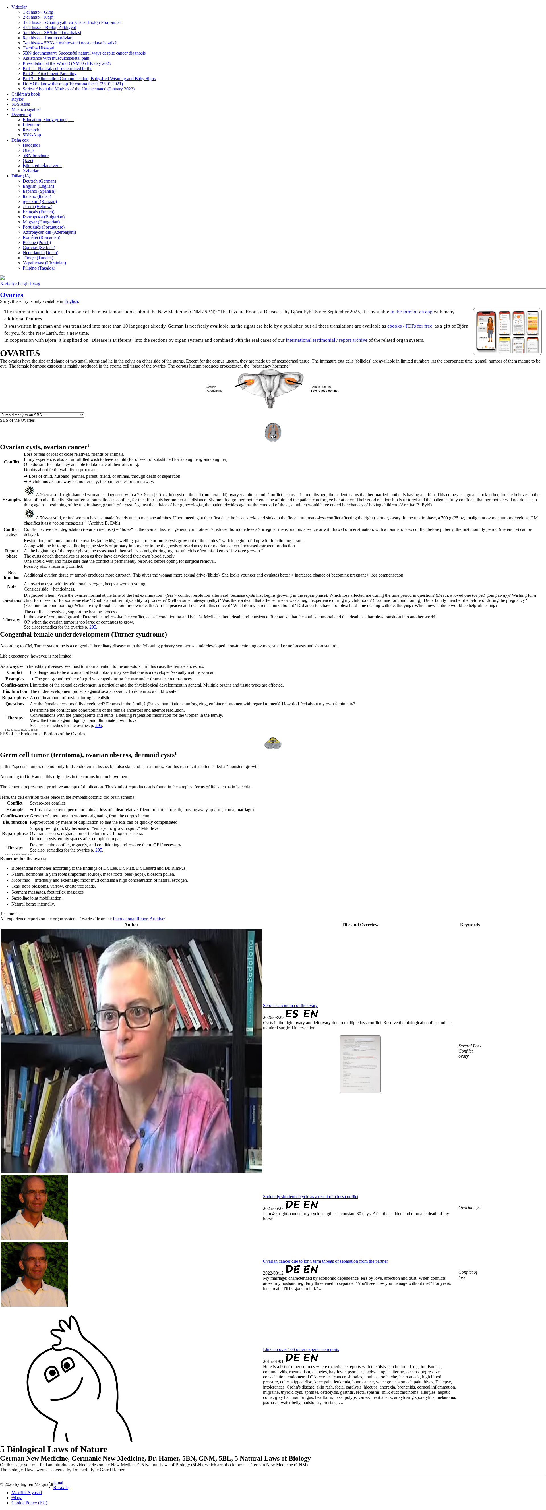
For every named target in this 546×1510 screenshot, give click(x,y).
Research (31, 129)
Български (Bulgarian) (44, 216)
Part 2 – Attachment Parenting (49, 73)
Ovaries (11, 295)
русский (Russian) (40, 201)
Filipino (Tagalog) (39, 268)
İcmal (58, 1482)
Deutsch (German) (39, 181)
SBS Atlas (20, 104)
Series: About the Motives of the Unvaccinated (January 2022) (79, 88)
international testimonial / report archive (326, 340)
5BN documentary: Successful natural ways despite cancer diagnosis (84, 53)
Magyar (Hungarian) (41, 221)
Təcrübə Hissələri (38, 47)
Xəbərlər (30, 170)
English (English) (38, 186)
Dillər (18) (20, 175)
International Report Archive (138, 918)
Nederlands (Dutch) (40, 252)
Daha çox (20, 140)
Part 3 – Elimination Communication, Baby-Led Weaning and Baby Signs (89, 78)
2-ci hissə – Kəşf (38, 17)
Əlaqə (28, 150)
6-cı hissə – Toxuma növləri (48, 37)
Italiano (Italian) (37, 196)
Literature (31, 124)
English (71, 301)
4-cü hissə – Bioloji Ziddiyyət (49, 27)
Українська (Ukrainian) (44, 262)
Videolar (19, 7)
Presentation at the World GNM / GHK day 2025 (67, 63)
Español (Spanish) (39, 191)
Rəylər (17, 99)
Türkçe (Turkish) (38, 257)
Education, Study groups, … (48, 119)
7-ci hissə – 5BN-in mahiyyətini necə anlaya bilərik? (70, 42)
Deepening (21, 114)
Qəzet (28, 160)
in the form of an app (411, 311)
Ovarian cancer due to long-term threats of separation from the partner (325, 1261)
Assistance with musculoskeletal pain (56, 58)
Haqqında (31, 145)
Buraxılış (61, 1487)
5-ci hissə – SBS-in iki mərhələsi (52, 32)
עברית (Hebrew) (37, 206)
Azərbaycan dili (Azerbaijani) (49, 232)
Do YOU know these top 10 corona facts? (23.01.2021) (73, 83)
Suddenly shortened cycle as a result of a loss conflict (310, 1196)
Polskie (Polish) (37, 242)
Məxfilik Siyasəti (26, 1492)
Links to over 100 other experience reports (301, 1349)
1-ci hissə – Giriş (38, 12)
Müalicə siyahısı (25, 109)
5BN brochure (36, 155)
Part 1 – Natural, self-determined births (57, 68)
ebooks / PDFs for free (409, 326)
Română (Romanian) (41, 237)
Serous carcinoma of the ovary (290, 1005)
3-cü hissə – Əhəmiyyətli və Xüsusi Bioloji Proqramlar (72, 22)
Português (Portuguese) (44, 227)
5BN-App (32, 134)
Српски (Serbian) (39, 247)
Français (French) (38, 211)
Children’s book (25, 94)
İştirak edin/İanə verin (42, 165)
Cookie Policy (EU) (29, 1502)
